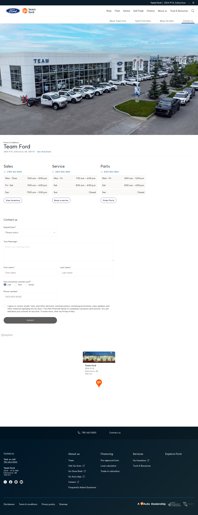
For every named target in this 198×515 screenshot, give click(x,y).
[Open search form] (192, 10)
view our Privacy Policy (64, 311)
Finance (151, 10)
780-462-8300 (10, 462)
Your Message (11, 241)
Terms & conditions (28, 504)
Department (10, 227)
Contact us (9, 453)
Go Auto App (74, 476)
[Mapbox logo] (7, 335)
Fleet (117, 10)
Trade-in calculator (110, 471)
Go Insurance (139, 460)
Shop (109, 10)
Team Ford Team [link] (143, 21)
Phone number (11, 291)
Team (71, 460)
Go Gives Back (75, 471)
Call (9, 284)
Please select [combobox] (11, 232)
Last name (65, 267)
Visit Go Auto (74, 465)
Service (126, 10)
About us (162, 10)
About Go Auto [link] (167, 21)
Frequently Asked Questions (82, 487)
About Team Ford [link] (118, 21)
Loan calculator (108, 465)
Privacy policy (48, 504)
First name (9, 267)
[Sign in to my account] (193, 3)
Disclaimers (9, 504)
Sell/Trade (138, 10)
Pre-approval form (110, 460)
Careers (72, 482)
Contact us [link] (188, 21)
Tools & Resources (179, 10)
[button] (99, 383)
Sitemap (63, 504)
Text (20, 284)
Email (31, 284)
